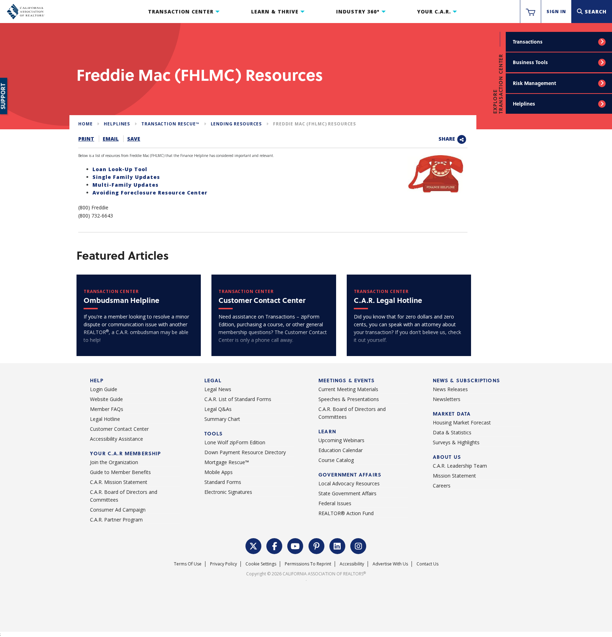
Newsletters (446, 399)
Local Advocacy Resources (349, 483)
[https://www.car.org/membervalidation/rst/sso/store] (531, 11)
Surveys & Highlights (456, 442)
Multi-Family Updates (125, 184)
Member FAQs (106, 409)
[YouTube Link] (295, 545)
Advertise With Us (390, 564)
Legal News (217, 389)
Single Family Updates (126, 177)
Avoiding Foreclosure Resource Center (150, 192)
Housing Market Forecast (462, 422)
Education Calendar (340, 450)
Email (111, 138)
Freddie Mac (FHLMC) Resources (314, 124)
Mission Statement (454, 475)
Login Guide (103, 389)
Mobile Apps (218, 472)
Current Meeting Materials (348, 389)
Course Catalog (336, 460)
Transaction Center (181, 11)
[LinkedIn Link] (337, 545)
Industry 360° (358, 11)
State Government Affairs (347, 493)
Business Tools (530, 62)
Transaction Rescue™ (170, 124)
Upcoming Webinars (341, 440)
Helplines (524, 103)
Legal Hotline (105, 419)
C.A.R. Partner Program (116, 519)
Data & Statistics (452, 432)
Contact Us (427, 564)
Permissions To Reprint (308, 564)
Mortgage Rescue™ (226, 462)
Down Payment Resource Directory (245, 452)
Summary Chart (222, 419)
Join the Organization (114, 462)
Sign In (556, 12)
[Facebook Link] (274, 545)
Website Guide (106, 399)
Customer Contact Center (119, 428)
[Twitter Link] (254, 545)
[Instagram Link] (358, 545)
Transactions (528, 41)
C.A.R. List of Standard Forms (237, 399)
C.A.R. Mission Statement (118, 482)
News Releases (450, 389)
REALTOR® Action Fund (346, 513)
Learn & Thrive (275, 11)
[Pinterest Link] (317, 545)
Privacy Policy (223, 564)
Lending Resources (236, 124)
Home (85, 124)
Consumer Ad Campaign (118, 509)
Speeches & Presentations (348, 399)
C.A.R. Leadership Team (460, 465)
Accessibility (352, 564)
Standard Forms (222, 482)
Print (86, 138)
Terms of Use (188, 564)
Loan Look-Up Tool (119, 169)
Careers (441, 485)
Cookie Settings (260, 564)
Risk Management (534, 83)
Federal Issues (334, 503)
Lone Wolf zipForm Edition (234, 442)
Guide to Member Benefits (120, 472)
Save (133, 138)
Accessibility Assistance (116, 438)
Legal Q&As (218, 409)
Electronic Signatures (228, 492)
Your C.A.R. (434, 11)
